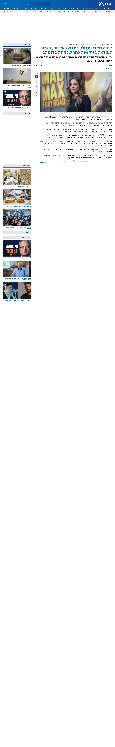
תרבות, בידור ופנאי (103, 44)
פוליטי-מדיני (89, 8)
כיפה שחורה (98, 11)
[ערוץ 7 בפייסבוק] (14, 8)
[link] (17, 65)
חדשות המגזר (107, 11)
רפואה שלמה (78, 11)
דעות (46, 8)
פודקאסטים (71, 8)
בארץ (83, 8)
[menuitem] (109, 8)
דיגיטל (91, 11)
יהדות (36, 8)
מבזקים (103, 8)
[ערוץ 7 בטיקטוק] (4, 8)
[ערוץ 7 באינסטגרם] (11, 8)
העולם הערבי (69, 11)
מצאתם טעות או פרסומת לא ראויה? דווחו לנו (75, 161)
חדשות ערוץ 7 (103, 5)
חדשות (109, 8)
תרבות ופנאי (61, 11)
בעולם (78, 8)
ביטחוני (97, 8)
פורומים (49, 11)
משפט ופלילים (62, 8)
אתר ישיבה (42, 11)
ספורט (54, 11)
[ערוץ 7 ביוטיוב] (8, 8)
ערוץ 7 (110, 44)
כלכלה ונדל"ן (53, 8)
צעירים (86, 11)
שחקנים (108, 68)
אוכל (41, 8)
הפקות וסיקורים (29, 8)
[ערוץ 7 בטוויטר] (17, 8)
